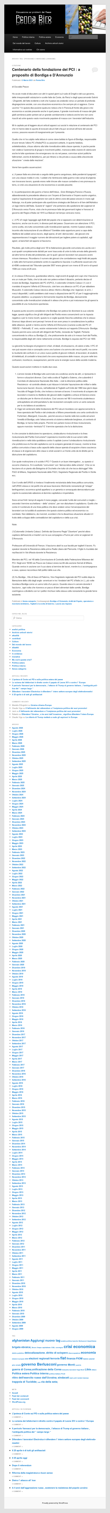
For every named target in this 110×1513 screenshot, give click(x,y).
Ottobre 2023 (17, 828)
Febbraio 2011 (18, 1277)
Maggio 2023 (17, 843)
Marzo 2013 (17, 1201)
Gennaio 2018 (18, 1031)
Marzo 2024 (17, 812)
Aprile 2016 (17, 1095)
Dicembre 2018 (18, 1001)
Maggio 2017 (17, 1055)
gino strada (16, 1365)
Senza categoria (29, 601)
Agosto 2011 (17, 1259)
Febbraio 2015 (18, 1137)
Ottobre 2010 (17, 1289)
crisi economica (79, 1346)
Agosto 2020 (17, 943)
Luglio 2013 (17, 1189)
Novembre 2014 (19, 1146)
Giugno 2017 (17, 1052)
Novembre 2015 (19, 1110)
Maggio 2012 (17, 1231)
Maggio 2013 (17, 1195)
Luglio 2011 (17, 1262)
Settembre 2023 (19, 831)
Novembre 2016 (19, 1073)
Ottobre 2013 (17, 1180)
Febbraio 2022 (18, 888)
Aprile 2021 (17, 919)
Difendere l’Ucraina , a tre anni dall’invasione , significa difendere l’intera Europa (58, 714)
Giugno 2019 (17, 982)
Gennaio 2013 (18, 1207)
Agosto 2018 (17, 1013)
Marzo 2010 (17, 1307)
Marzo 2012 (17, 1237)
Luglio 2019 (17, 979)
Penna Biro (40, 80)
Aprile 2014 (17, 1161)
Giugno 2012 (17, 1228)
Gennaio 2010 (18, 1313)
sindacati (63, 1377)
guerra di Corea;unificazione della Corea (36, 1369)
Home (15, 37)
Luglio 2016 (17, 1086)
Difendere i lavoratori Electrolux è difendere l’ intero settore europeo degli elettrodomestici (52, 691)
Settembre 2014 (19, 1149)
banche (75, 1341)
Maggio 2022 (17, 879)
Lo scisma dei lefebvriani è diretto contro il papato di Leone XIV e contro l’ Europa (49, 682)
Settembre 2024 (19, 797)
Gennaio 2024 (18, 818)
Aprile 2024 (17, 809)
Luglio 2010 (17, 1295)
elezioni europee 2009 (20, 1359)
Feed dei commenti (20, 1398)
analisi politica (18, 629)
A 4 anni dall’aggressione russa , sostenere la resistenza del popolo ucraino (50, 1487)
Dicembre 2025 (18, 752)
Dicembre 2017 (18, 1034)
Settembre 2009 (19, 1322)
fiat (63, 1358)
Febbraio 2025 (18, 782)
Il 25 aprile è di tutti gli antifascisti (27, 694)
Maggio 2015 (17, 1128)
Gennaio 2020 (18, 964)
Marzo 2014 (17, 1164)
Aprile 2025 (17, 776)
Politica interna (28, 37)
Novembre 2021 (19, 897)
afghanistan (21, 1340)
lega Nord (80, 1370)
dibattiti (15, 647)
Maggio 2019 (17, 985)
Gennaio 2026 (18, 749)
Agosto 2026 (17, 727)
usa (39, 1382)
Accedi (15, 1392)
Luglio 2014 (17, 1152)
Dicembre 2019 (18, 967)
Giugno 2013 (17, 1192)
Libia (88, 1369)
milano (94, 1370)
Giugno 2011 (17, 1265)
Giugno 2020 (17, 949)
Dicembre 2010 (18, 1283)
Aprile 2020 (17, 955)
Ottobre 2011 (17, 1253)
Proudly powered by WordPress (55, 1503)
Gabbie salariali (89, 1359)
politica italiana (55, 1374)
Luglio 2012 (17, 1225)
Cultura (38, 43)
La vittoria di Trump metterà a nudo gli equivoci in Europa (51, 717)
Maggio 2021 (17, 916)
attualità (15, 635)
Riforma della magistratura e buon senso (32, 1472)
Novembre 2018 (19, 1004)
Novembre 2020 (19, 934)
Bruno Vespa (37, 1347)
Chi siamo (41, 49)
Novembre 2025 (19, 755)
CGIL (53, 1347)
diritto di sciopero (57, 1352)
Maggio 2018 (17, 1019)
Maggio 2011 (17, 1268)
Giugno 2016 (17, 1089)
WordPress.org (18, 1402)
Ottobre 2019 (17, 973)
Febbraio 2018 (18, 1028)
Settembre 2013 (19, 1183)
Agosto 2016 (17, 1083)
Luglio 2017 (17, 1049)
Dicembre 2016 (18, 1070)
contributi (16, 638)
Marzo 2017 (17, 1061)
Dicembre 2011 (18, 1246)
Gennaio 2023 (18, 855)
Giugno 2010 (17, 1298)
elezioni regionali (39, 1358)
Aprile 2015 (17, 1131)
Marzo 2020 (17, 958)
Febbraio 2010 (18, 1310)
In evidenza (17, 653)
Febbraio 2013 (18, 1204)
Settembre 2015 (19, 1116)
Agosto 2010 (17, 1292)
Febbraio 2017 (18, 1064)
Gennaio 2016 (18, 1104)
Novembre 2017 (19, 1037)
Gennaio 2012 (18, 1243)
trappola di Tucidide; (24, 1381)
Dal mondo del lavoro (21, 43)
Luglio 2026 (17, 730)
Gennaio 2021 (18, 928)
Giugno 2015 (17, 1125)
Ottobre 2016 (17, 1076)
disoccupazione (74, 1353)
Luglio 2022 (17, 873)
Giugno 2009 (17, 1328)
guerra (78, 1365)
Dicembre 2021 (18, 894)
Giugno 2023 (17, 840)
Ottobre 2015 (17, 1113)
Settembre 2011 (19, 1256)
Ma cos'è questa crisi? (22, 659)
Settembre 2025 (19, 761)
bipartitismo (91, 1341)
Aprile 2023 (17, 846)
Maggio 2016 (17, 1092)
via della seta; (49, 1381)
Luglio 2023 (17, 837)
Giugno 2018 (17, 1016)
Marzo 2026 (17, 743)
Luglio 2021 (17, 909)
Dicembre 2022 (18, 858)
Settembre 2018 (19, 1010)
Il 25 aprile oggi (19, 1457)
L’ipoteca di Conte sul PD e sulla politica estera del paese (37, 679)
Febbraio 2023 (18, 852)
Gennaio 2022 (18, 891)
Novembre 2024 (19, 791)
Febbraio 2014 (18, 1167)
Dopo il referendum (21, 1465)
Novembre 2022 (19, 861)
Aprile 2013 (17, 1198)
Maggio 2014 (17, 1158)
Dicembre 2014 (18, 1143)
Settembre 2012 (19, 1219)
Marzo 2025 (17, 779)
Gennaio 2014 (18, 1170)
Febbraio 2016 (18, 1101)
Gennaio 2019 (18, 998)
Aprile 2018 (17, 1022)
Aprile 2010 (17, 1304)
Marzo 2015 (17, 1134)
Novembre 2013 (19, 1177)
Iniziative (16, 656)
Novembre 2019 (19, 970)
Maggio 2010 (17, 1301)
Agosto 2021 (17, 906)
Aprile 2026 (17, 739)
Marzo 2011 (17, 1274)
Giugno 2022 (17, 876)
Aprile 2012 (17, 1234)
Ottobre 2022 (17, 864)
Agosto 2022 (17, 870)
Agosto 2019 (17, 976)
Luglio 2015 (17, 1122)
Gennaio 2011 (18, 1280)
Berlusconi (83, 1341)
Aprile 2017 (17, 1058)
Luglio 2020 (17, 946)
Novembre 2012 (19, 1213)
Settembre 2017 (19, 1043)
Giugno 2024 (17, 803)
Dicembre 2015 (18, 1107)
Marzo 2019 (17, 991)
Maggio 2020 (17, 952)
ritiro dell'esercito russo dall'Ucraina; (34, 1377)
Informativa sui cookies (22, 49)
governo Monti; (66, 1364)
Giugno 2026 (17, 733)
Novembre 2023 (19, 825)
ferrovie (55, 1358)
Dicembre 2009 (18, 1316)
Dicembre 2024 (18, 788)
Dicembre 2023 (18, 822)
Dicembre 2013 (18, 1173)
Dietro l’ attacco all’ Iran (24, 1480)
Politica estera (45, 37)
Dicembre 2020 (18, 931)
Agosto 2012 (17, 1222)
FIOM (79, 1358)
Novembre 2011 (19, 1249)
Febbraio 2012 (18, 1240)
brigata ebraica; (21, 1347)
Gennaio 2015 (18, 1140)
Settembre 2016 (19, 1079)
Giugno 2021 (17, 913)
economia (88, 1352)
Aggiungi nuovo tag (45, 1340)
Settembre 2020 (19, 940)
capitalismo (46, 1347)
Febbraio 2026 (18, 746)
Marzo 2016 (17, 1098)
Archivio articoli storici (54, 43)
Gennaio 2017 (18, 1067)
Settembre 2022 (19, 867)
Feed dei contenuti (20, 1395)
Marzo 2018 (17, 1025)
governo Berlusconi (38, 1364)
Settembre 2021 (19, 903)
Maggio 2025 (17, 773)
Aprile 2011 (17, 1271)
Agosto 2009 (17, 1325)
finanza (71, 1358)
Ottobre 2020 (17, 937)
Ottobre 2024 (17, 794)
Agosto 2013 (17, 1186)
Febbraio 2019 (18, 994)
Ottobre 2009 (17, 1319)
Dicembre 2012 (18, 1210)
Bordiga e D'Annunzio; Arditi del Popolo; (66, 601)
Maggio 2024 (17, 806)
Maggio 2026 (17, 736)
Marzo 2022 (17, 885)
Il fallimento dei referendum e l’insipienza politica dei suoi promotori (56, 708)
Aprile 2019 (17, 988)
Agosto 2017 (17, 1046)
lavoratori (72, 1370)
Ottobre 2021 (17, 900)
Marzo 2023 (17, 849)
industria (65, 1370)
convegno (59, 1347)
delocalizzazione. (35, 1352)
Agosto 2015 (17, 1119)
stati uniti (73, 1378)
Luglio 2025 (17, 767)
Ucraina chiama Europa (41, 705)
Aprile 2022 (17, 882)
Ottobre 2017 (17, 1040)
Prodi (63, 1374)
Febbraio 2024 (18, 815)
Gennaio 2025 (18, 785)
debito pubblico (18, 1353)
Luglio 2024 (17, 800)
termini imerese (83, 1378)
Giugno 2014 (17, 1155)
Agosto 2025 (17, 764)
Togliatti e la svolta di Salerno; (42, 603)
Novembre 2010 (19, 1286)
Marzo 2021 (17, 922)
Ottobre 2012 (17, 1216)
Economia (59, 37)
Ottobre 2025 (17, 758)
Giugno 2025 (17, 770)
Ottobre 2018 (17, 1007)
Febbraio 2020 (18, 961)
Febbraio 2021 (18, 925)
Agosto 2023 (17, 834)
